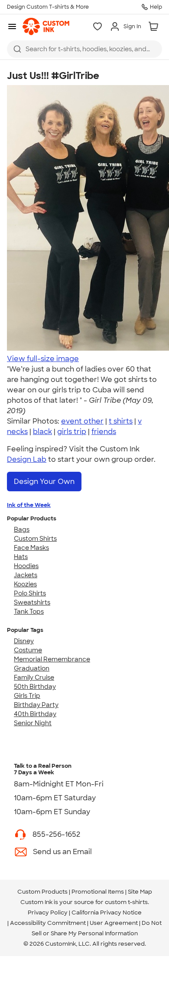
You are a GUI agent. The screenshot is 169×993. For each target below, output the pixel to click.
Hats (21, 557)
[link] (46, 26)
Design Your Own (44, 481)
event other (82, 421)
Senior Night (33, 723)
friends (103, 431)
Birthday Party (36, 705)
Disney (24, 641)
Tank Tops (29, 611)
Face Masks (31, 548)
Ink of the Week (29, 505)
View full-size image (43, 358)
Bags (21, 529)
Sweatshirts (32, 602)
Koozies (25, 584)
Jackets (25, 575)
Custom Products (42, 891)
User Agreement (114, 923)
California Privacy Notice (107, 912)
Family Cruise (34, 677)
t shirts (121, 421)
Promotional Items (98, 891)
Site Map (140, 891)
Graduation (31, 668)
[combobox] (84, 49)
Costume (28, 650)
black (42, 431)
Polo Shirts (30, 593)
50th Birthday (35, 686)
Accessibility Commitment (48, 923)
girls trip (71, 431)
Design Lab (26, 459)
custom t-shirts (126, 902)
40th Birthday (35, 714)
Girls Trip (27, 696)
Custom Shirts (35, 539)
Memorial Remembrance (52, 659)
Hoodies (26, 566)
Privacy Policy (48, 912)
